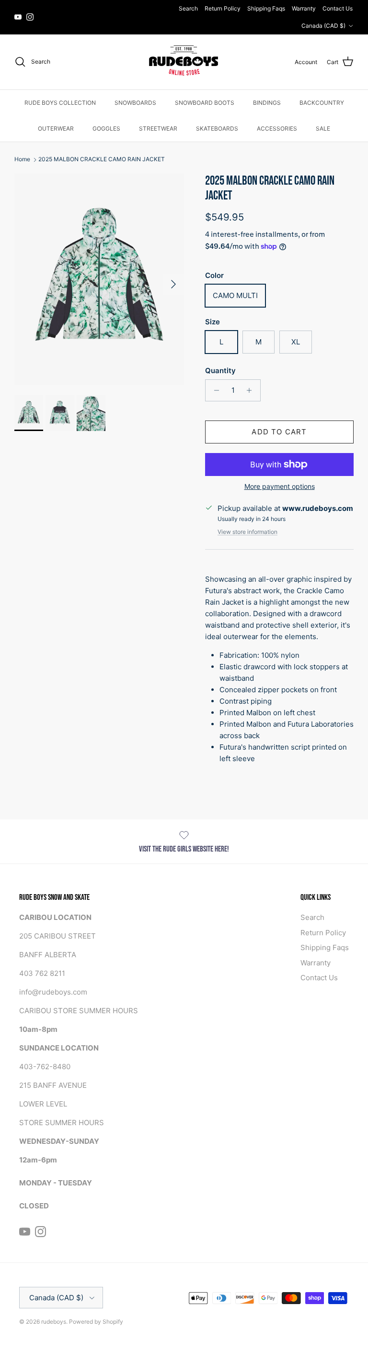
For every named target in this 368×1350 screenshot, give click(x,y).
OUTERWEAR (56, 128)
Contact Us (337, 8)
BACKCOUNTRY (321, 102)
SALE (323, 128)
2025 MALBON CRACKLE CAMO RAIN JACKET (101, 159)
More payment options (279, 486)
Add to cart (279, 431)
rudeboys (53, 1321)
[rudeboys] (184, 62)
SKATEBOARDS (217, 128)
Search (188, 8)
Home (22, 159)
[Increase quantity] (251, 390)
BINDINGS (267, 102)
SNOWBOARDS (135, 102)
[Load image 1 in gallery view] (99, 280)
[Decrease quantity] (214, 390)
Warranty (304, 8)
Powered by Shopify (96, 1321)
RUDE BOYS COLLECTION (60, 102)
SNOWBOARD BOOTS (204, 102)
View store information (247, 531)
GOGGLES (106, 128)
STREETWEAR (158, 128)
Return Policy (223, 8)
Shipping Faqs (266, 8)
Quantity (220, 370)
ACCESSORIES (277, 128)
